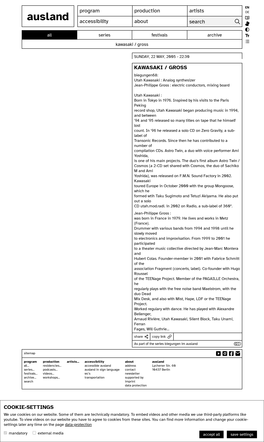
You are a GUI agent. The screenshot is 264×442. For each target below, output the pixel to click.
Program (90, 10)
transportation (95, 377)
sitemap (29, 353)
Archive (214, 35)
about (129, 362)
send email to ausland (237, 353)
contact (130, 370)
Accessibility (94, 21)
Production (147, 10)
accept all (211, 434)
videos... (48, 373)
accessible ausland (98, 366)
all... (26, 366)
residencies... (52, 366)
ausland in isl (247, 23)
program (30, 362)
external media (51, 433)
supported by (134, 377)
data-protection (78, 424)
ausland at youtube (218, 353)
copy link (159, 336)
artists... (73, 362)
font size (247, 35)
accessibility (94, 362)
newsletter (132, 373)
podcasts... (50, 370)
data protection (136, 385)
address (130, 366)
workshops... (51, 377)
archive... (30, 377)
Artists (196, 10)
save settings (242, 434)
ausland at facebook (231, 353)
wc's (87, 373)
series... (29, 370)
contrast (247, 29)
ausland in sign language (102, 370)
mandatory (18, 433)
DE (247, 12)
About (141, 21)
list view (247, 41)
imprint (130, 381)
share (138, 336)
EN (247, 7)
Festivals (160, 35)
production (51, 362)
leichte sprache (247, 17)
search (28, 381)
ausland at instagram (225, 353)
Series (104, 35)
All (49, 35)
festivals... (31, 373)
